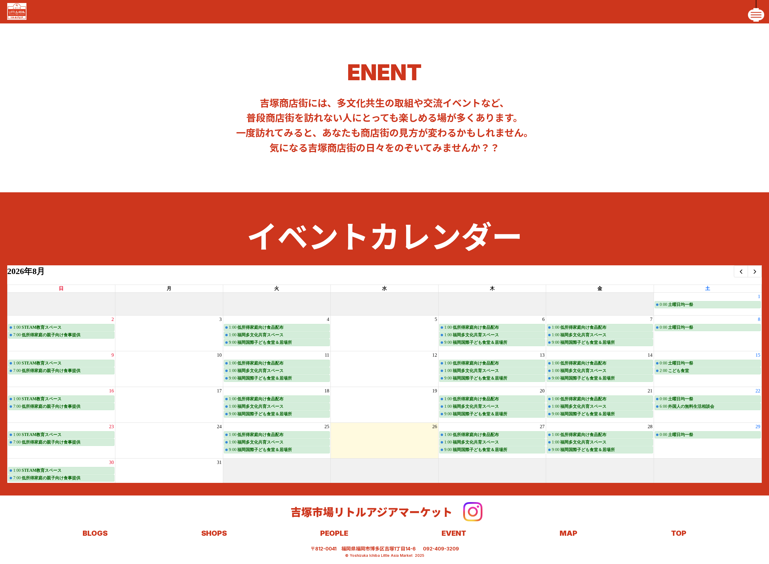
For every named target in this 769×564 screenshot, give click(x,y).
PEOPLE (334, 533)
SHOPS (214, 533)
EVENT (454, 533)
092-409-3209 (441, 549)
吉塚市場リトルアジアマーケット (371, 511)
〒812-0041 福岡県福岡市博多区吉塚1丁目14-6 (363, 549)
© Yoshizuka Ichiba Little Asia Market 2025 (384, 555)
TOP (678, 533)
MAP (568, 533)
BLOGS (95, 533)
